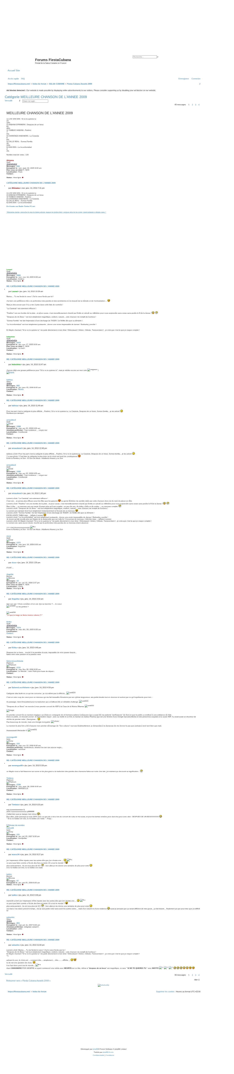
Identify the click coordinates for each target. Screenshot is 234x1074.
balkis (9, 874)
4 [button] (198, 105)
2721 (19, 667)
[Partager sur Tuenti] (165, 210)
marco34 (10, 828)
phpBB (95, 1049)
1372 (19, 543)
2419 (19, 342)
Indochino (11, 337)
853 (18, 923)
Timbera (10, 778)
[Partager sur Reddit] (174, 210)
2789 (19, 785)
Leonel (9, 269)
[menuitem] (22, 79)
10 (18, 581)
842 (18, 386)
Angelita (10, 574)
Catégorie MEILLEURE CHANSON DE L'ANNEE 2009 (46, 97)
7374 (19, 628)
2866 (19, 275)
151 (18, 834)
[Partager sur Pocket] (200, 210)
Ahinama (10, 160)
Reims (21, 389)
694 (18, 166)
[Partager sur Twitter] (161, 210)
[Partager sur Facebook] (157, 210)
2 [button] (192, 105)
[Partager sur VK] (182, 210)
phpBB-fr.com (108, 1052)
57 (18, 881)
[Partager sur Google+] (191, 210)
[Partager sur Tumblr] (187, 210)
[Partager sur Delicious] (178, 210)
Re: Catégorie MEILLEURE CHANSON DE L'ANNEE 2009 (33, 286)
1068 (19, 426)
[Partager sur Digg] (170, 210)
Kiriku (9, 622)
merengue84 (12, 737)
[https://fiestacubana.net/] (20, 60)
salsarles (10, 917)
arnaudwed (11, 420)
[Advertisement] (117, 26)
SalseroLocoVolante (15, 661)
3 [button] (195, 105)
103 (18, 744)
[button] (201, 104)
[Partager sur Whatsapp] (195, 210)
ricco (9, 536)
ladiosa (10, 380)
